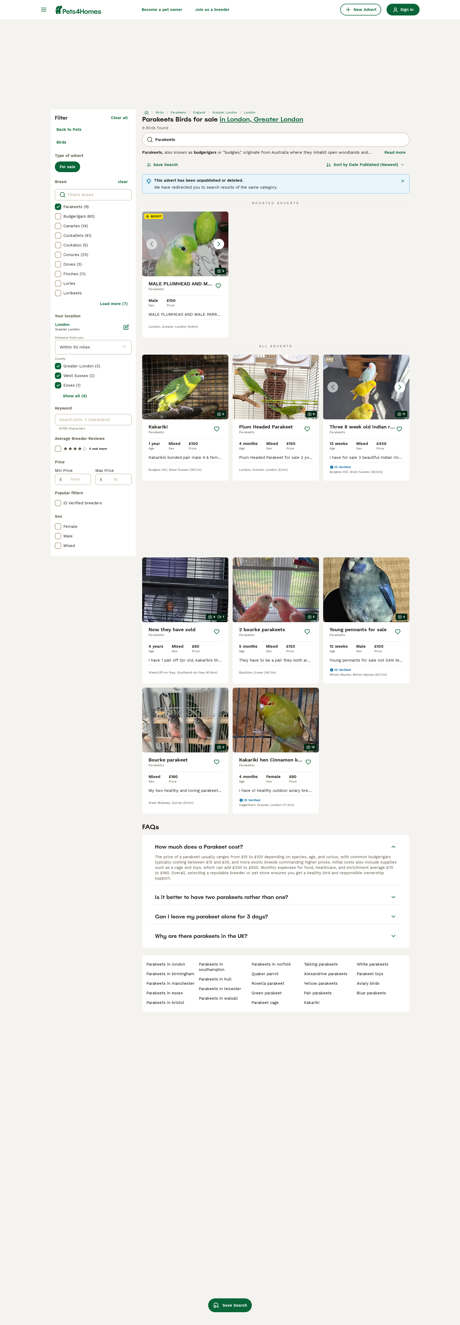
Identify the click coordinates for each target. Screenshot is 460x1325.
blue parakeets (371, 993)
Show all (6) (75, 396)
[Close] (403, 181)
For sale (67, 166)
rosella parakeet (268, 983)
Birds (61, 142)
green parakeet (267, 993)
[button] (185, 244)
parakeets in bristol (165, 1002)
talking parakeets (321, 964)
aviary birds (368, 983)
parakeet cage (265, 1002)
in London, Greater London (261, 119)
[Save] (218, 286)
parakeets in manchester (170, 983)
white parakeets (372, 964)
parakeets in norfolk (271, 964)
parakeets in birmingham (170, 973)
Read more (395, 152)
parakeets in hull (215, 979)
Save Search (165, 164)
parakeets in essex (164, 993)
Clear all (119, 117)
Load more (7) (114, 303)
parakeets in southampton (211, 967)
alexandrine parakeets (325, 973)
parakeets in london (165, 964)
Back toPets (68, 129)
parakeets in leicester (220, 988)
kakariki (311, 1002)
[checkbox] (58, 206)
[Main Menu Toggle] (43, 9)
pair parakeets (318, 993)
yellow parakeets (321, 983)
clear (123, 181)
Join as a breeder (212, 9)
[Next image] (218, 244)
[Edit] (126, 327)
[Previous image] (151, 244)
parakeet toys (370, 973)
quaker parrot (265, 973)
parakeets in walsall (218, 998)
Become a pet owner (162, 9)
